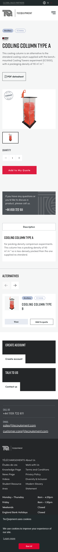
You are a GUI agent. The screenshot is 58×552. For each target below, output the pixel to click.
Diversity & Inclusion (36, 479)
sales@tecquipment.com (19, 425)
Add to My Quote (19, 170)
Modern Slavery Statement (34, 486)
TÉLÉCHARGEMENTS (13, 460)
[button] (5, 158)
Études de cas (9, 464)
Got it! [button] (29, 546)
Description (29, 226)
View (16, 321)
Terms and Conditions (37, 469)
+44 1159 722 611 (14, 209)
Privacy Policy (33, 474)
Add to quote (41, 321)
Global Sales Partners (13, 3)
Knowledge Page (11, 469)
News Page (8, 474)
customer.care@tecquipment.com (25, 431)
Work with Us (32, 464)
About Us (30, 460)
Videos (6, 479)
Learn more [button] (9, 538)
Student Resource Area (11, 486)
